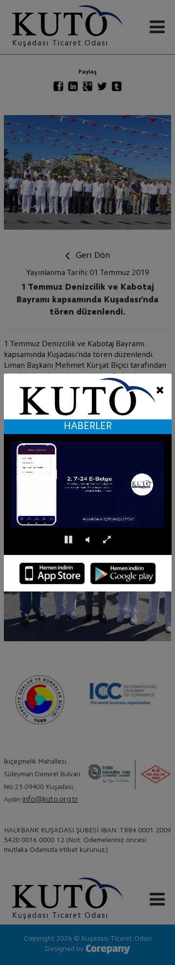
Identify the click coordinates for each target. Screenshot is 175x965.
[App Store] (52, 573)
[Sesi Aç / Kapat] (87, 540)
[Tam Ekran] (106, 540)
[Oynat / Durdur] (68, 540)
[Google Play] (123, 573)
